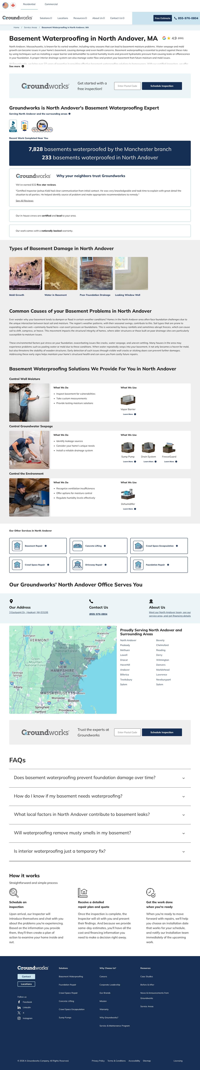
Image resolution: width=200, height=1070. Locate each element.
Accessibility (134, 1060)
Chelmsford (162, 645)
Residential (29, 4)
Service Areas (30, 27)
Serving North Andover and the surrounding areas (38, 113)
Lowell (123, 654)
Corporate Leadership (110, 984)
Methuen (125, 650)
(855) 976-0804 (98, 614)
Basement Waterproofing (71, 976)
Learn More (128, 414)
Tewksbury (126, 679)
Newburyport (163, 679)
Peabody (125, 645)
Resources (79, 18)
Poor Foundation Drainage (95, 294)
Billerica (124, 674)
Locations (63, 18)
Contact (26, 976)
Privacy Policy (98, 1060)
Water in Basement (56, 294)
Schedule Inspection (162, 85)
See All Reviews (24, 200)
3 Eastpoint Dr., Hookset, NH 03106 (28, 612)
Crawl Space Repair (68, 993)
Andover (125, 669)
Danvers (160, 664)
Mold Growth (16, 294)
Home (16, 27)
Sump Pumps (65, 1017)
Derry (159, 654)
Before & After (147, 984)
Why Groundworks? (109, 1017)
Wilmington (162, 659)
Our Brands (105, 993)
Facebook (27, 1002)
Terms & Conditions (116, 1060)
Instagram (27, 1018)
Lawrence (161, 674)
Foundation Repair (67, 984)
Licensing (178, 1060)
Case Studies (146, 976)
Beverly (160, 640)
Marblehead (163, 669)
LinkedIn (27, 1007)
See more (15, 66)
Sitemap (147, 1060)
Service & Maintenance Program (115, 1025)
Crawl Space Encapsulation (71, 1009)
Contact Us (116, 18)
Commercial (51, 4)
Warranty (104, 1009)
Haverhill (125, 664)
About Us (97, 18)
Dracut (124, 659)
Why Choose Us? (108, 968)
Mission (103, 1001)
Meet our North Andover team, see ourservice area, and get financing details (170, 614)
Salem (123, 684)
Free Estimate (162, 18)
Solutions (45, 18)
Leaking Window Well (127, 294)
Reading (160, 650)
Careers (103, 976)
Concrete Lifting (66, 1001)
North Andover (128, 640)
